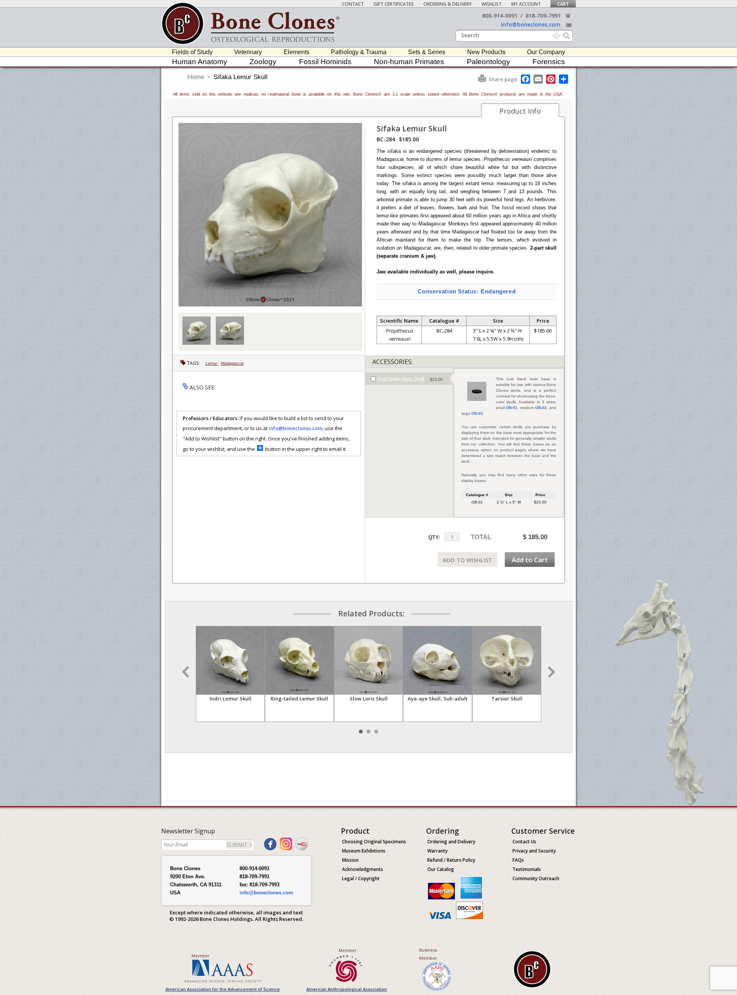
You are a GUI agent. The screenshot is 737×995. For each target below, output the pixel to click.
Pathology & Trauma (359, 52)
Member (201, 956)
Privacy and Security (534, 851)
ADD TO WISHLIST (467, 560)
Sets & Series (426, 52)
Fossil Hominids (325, 62)
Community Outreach (535, 878)
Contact (353, 4)
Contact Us (524, 841)
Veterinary (248, 52)
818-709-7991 (543, 15)
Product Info (520, 111)
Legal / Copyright (361, 878)
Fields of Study (192, 52)
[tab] (409, 379)
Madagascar (232, 363)
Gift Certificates (393, 4)
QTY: (434, 537)
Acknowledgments (362, 869)
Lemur (211, 363)
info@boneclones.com (530, 24)
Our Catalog (440, 869)
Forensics (548, 62)
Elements (296, 52)
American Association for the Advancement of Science (222, 989)
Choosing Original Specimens (374, 841)
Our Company (546, 52)
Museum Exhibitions (363, 851)
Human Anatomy (199, 62)
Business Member (428, 954)
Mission (350, 860)
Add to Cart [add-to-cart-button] (530, 559)
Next (550, 672)
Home (195, 77)
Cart (563, 4)
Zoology (263, 62)
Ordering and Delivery (451, 841)
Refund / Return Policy (451, 860)
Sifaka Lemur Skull (240, 77)
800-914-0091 (499, 15)
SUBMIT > (239, 844)
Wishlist (491, 4)
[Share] (564, 79)
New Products (486, 52)
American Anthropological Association (346, 989)
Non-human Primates (409, 62)
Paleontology (488, 62)
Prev (186, 672)
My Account (526, 4)
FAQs (518, 860)
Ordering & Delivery (447, 4)
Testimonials (526, 869)
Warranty (437, 851)
